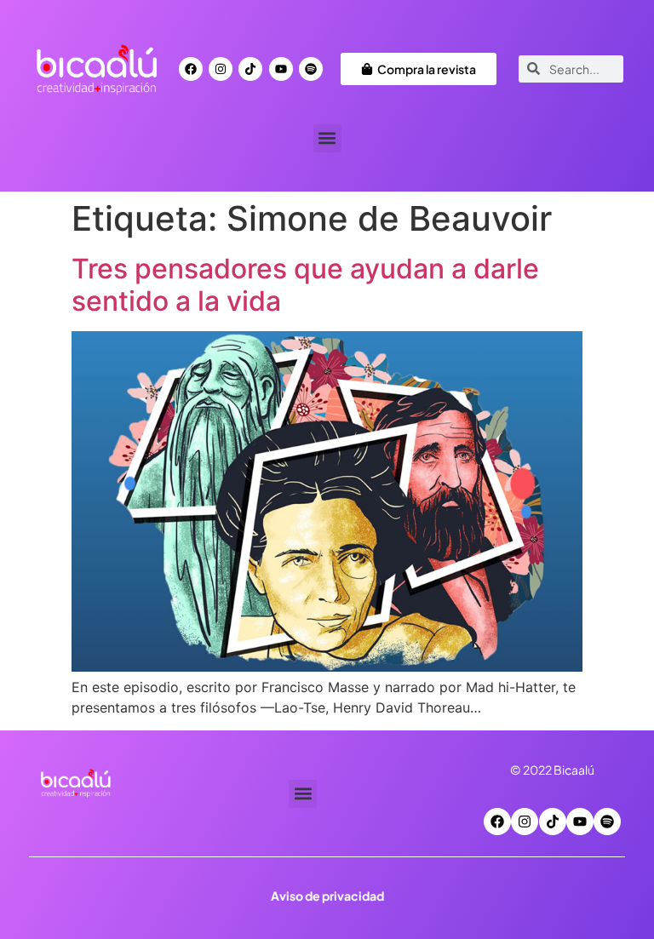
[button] (327, 138)
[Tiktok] (250, 69)
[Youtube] (281, 69)
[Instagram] (220, 69)
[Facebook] (191, 69)
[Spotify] (311, 69)
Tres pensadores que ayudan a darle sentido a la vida (305, 285)
